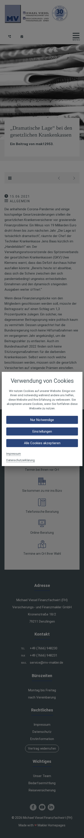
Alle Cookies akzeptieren (42, 443)
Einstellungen (42, 431)
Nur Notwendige (42, 420)
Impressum (13, 453)
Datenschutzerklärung (20, 460)
